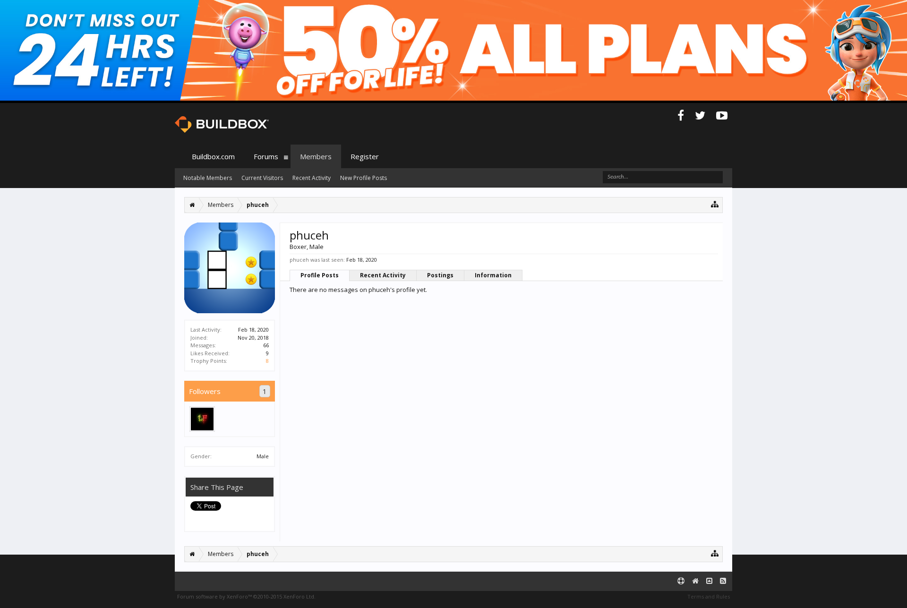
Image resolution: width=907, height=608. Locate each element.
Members (316, 156)
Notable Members (207, 178)
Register (365, 156)
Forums (266, 156)
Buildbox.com (213, 156)
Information (493, 275)
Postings (440, 275)
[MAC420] (202, 419)
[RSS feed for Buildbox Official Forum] (723, 581)
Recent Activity (383, 275)
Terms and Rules (708, 596)
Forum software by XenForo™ (246, 596)
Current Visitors (262, 178)
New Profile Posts (363, 178)
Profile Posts (319, 275)
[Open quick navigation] (715, 203)
